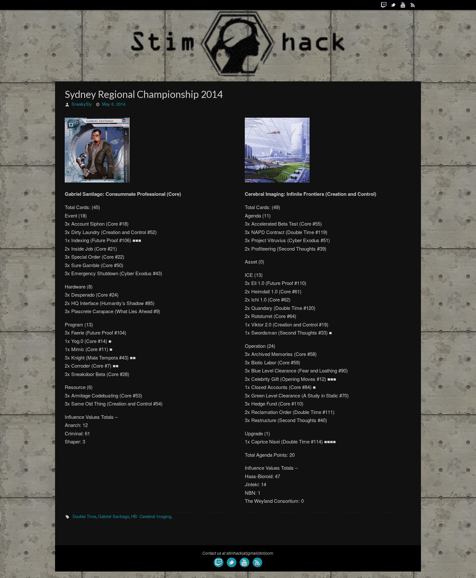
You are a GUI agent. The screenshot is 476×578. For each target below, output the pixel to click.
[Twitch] (384, 5)
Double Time (84, 516)
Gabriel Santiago (113, 516)
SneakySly (82, 104)
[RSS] (413, 5)
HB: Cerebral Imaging (151, 516)
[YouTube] (403, 5)
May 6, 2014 (113, 104)
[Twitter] (393, 5)
